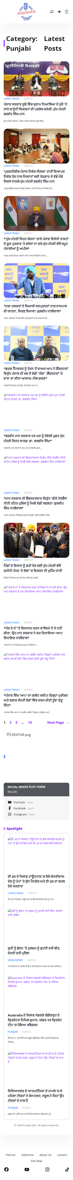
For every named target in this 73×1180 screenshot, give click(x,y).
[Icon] (6, 1169)
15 (30, 722)
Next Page (58, 722)
